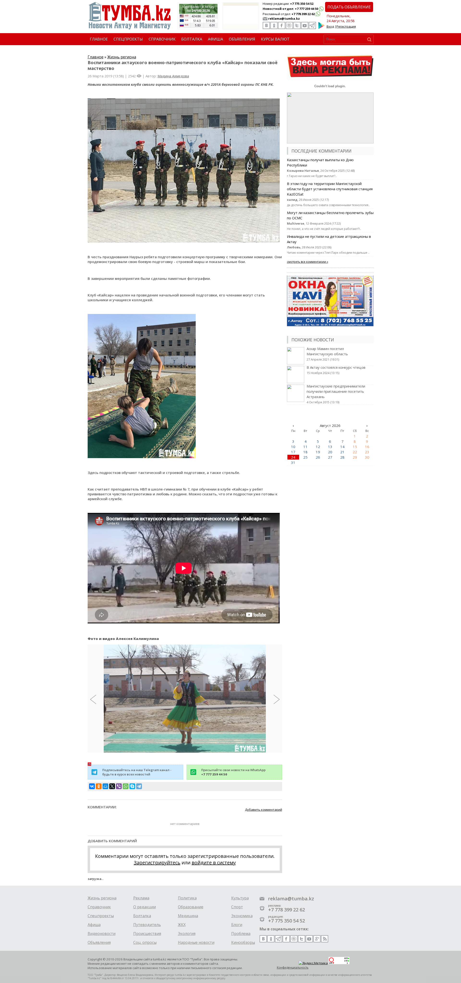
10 (293, 446)
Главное (95, 57)
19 (318, 451)
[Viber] (119, 786)
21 (342, 451)
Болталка (142, 915)
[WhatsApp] (125, 786)
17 (293, 451)
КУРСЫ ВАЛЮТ (275, 39)
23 (367, 451)
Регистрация (346, 26)
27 (330, 457)
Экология (186, 933)
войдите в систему (214, 862)
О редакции (144, 906)
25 (305, 457)
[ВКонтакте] (92, 786)
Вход (330, 26)
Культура (240, 898)
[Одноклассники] (99, 786)
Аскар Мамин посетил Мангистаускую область (327, 354)
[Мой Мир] (105, 786)
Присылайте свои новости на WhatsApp (233, 772)
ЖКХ (182, 924)
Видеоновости (101, 933)
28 (342, 457)
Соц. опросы (145, 942)
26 (318, 457)
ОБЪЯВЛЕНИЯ (242, 39)
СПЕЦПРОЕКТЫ (128, 39)
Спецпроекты (101, 915)
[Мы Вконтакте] (266, 25)
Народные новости (196, 942)
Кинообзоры (243, 942)
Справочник (99, 906)
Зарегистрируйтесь (157, 862)
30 (367, 457)
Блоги (236, 924)
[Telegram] (139, 786)
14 (342, 446)
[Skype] (132, 786)
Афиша (94, 924)
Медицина (188, 915)
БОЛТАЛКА (191, 39)
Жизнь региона (121, 57)
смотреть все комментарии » (307, 262)
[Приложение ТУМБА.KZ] (321, 28)
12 (318, 446)
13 (330, 446)
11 (305, 446)
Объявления (99, 942)
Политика (187, 898)
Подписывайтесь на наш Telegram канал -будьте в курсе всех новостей (136, 772)
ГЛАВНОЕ (99, 39)
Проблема (240, 933)
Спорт (237, 906)
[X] (112, 786)
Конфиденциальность (293, 967)
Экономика (242, 915)
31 (293, 462)
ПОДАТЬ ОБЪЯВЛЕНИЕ (349, 7)
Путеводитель (147, 924)
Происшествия (147, 933)
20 (330, 451)
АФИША (215, 39)
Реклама (141, 898)
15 (355, 446)
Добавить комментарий (263, 809)
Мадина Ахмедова (173, 76)
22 (355, 451)
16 (367, 446)
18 (305, 451)
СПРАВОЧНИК (162, 39)
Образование (190, 906)
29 (355, 457)
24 (293, 457)
